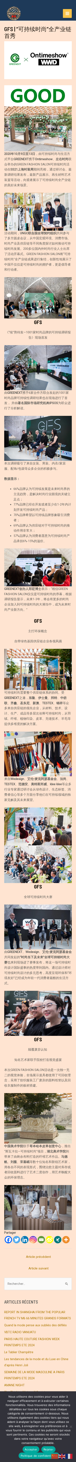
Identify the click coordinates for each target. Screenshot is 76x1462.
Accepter (31, 1449)
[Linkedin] (24, 1239)
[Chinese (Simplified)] (54, 1456)
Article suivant (38, 1268)
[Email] (41, 1239)
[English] (62, 1456)
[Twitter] (16, 1239)
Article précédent (38, 1257)
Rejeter (48, 1449)
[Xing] (57, 1239)
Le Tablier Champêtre (18, 1352)
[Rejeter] (71, 1427)
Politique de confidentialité (39, 1455)
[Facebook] (8, 1239)
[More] (66, 1239)
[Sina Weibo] (49, 1239)
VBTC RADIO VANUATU (20, 1332)
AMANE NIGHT (14, 1385)
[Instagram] (33, 1239)
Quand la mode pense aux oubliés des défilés (35, 1325)
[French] (69, 1456)
